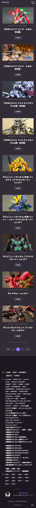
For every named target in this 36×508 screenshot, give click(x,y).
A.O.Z (27, 379)
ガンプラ (10, 403)
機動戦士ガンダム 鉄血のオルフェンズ (19, 442)
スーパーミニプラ (26, 408)
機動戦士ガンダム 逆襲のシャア (17, 439)
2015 (20, 480)
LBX (8, 386)
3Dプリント (18, 379)
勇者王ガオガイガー (13, 430)
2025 (14, 474)
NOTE (9, 376)
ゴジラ (9, 406)
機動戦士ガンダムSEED (14, 448)
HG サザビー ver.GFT (18, 293)
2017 (7, 480)
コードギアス (21, 403)
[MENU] (33, 3)
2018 (27, 477)
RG (7, 391)
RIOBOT (14, 391)
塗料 (24, 430)
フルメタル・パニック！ (15, 422)
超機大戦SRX (27, 462)
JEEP (28, 384)
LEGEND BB (16, 386)
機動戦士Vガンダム (13, 432)
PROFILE (11, 501)
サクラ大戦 (25, 406)
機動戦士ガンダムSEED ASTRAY (17, 450)
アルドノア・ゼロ (12, 398)
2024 (20, 474)
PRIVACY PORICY (21, 501)
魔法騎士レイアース (13, 471)
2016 (14, 480)
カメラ (23, 398)
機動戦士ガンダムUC (13, 455)
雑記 (8, 469)
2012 (14, 484)
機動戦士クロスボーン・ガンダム (17, 458)
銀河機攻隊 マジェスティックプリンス (19, 465)
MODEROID (10, 389)
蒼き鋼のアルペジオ (13, 462)
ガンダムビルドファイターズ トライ (18, 401)
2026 (7, 474)
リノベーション (12, 425)
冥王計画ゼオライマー (14, 427)
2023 (26, 474)
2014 (27, 480)
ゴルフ (16, 406)
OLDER (27, 349)
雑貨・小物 (16, 469)
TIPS (17, 376)
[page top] (32, 505)
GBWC (9, 384)
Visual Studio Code (14, 394)
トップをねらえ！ (26, 415)
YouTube (9, 396)
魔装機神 (26, 471)
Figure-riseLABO (19, 382)
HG (15, 384)
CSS (8, 382)
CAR (8, 372)
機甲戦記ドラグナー (13, 460)
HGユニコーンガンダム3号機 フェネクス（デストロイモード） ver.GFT (18, 180)
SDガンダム (24, 391)
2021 (14, 477)
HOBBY (18, 38)
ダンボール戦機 (12, 415)
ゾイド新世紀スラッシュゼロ (16, 413)
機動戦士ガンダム (12, 434)
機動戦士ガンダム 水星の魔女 (16, 437)
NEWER (8, 349)
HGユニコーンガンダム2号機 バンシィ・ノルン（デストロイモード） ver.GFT (18, 219)
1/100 (9, 379)
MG (25, 386)
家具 (30, 430)
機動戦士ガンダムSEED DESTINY (17, 453)
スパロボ (9, 410)
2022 (7, 477)
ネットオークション (13, 420)
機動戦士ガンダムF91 (14, 445)
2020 (20, 477)
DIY (15, 372)
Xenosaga (28, 394)
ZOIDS (18, 396)
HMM (21, 384)
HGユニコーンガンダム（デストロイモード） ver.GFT (18, 258)
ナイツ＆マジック (12, 418)
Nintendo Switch (24, 389)
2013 (7, 484)
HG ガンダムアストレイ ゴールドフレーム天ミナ (18, 329)
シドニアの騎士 (12, 408)
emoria (5, 2)
